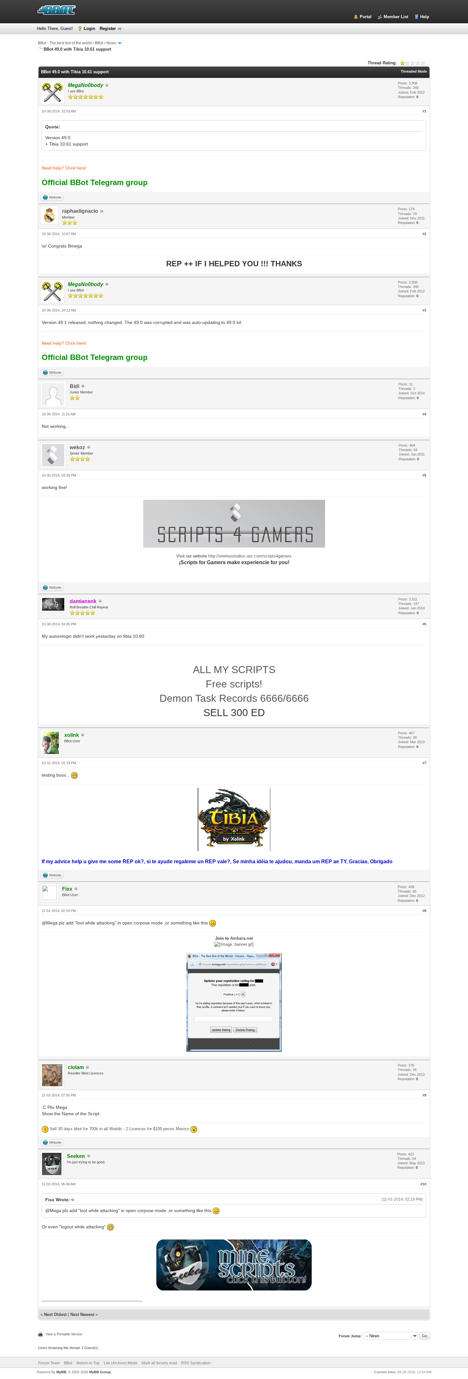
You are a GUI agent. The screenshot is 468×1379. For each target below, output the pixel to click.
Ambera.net (241, 938)
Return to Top (88, 1363)
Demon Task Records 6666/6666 (234, 698)
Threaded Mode (414, 71)
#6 (424, 624)
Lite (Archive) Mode (121, 1363)
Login (89, 28)
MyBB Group (100, 1372)
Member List (396, 16)
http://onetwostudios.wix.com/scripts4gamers (250, 556)
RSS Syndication (195, 1363)
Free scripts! (234, 684)
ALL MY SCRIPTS (234, 669)
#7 (424, 763)
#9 (424, 1095)
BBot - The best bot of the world (65, 43)
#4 (424, 414)
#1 (424, 111)
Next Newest (82, 1314)
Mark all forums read (159, 1363)
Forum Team (49, 1363)
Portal (366, 16)
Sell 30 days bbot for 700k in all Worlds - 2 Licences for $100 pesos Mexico (119, 1128)
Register (108, 28)
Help (424, 16)
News (111, 43)
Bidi (74, 386)
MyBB (61, 1372)
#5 (424, 475)
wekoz (77, 447)
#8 (424, 911)
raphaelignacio (80, 211)
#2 (424, 234)
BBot (99, 43)
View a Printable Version (64, 1334)
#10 (423, 1184)
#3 (424, 310)
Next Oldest (55, 1314)
